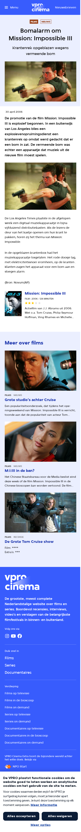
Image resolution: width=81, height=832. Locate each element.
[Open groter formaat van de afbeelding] (40, 186)
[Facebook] (19, 636)
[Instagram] (7, 636)
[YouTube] (13, 636)
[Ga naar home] (40, 7)
